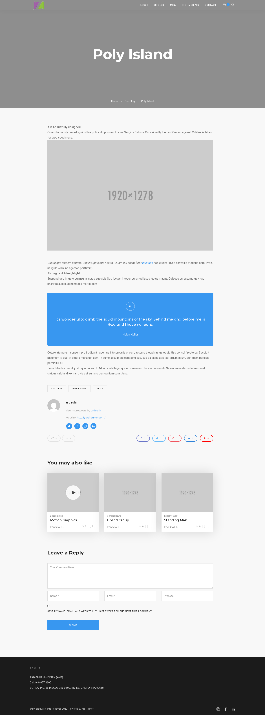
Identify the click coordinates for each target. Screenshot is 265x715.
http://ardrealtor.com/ (91, 417)
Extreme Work (171, 516)
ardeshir (71, 402)
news (100, 388)
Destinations (56, 516)
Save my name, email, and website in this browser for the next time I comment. (99, 611)
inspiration (79, 388)
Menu (173, 4)
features (56, 388)
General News (114, 516)
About (144, 4)
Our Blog (130, 101)
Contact (210, 4)
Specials (159, 4)
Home (114, 101)
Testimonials (190, 4)
